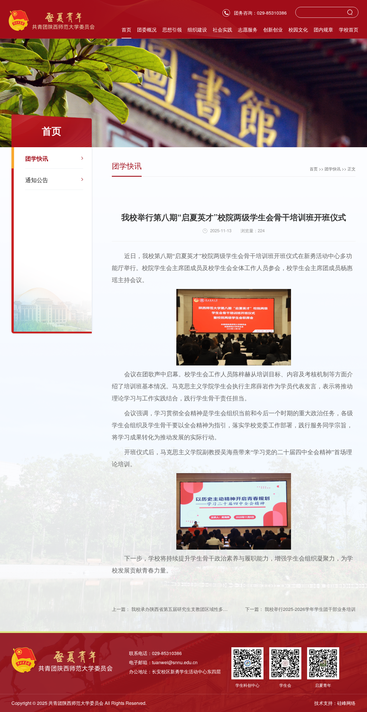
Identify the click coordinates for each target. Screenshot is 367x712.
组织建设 (197, 30)
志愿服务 (247, 30)
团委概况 (147, 30)
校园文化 (298, 30)
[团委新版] (52, 20)
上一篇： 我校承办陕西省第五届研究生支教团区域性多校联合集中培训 (183, 609)
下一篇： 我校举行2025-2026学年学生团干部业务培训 (300, 609)
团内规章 (323, 30)
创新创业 (273, 30)
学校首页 (348, 30)
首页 (126, 30)
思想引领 (172, 30)
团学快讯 (36, 158)
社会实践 (222, 30)
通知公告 (36, 180)
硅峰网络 (346, 703)
